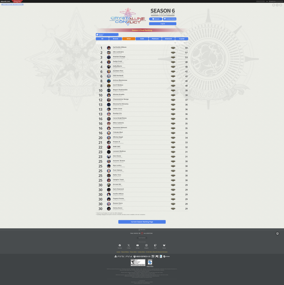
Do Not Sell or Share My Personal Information (156, 251)
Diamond (168, 39)
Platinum (155, 39)
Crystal (181, 39)
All (102, 39)
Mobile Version (142, 229)
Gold (142, 39)
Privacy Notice (133, 251)
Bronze (115, 39)
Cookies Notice (141, 251)
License (118, 251)
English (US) (272, 1)
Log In (163, 24)
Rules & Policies (125, 251)
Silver (129, 39)
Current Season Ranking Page (142, 222)
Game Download (142, 237)
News (129, 248)
